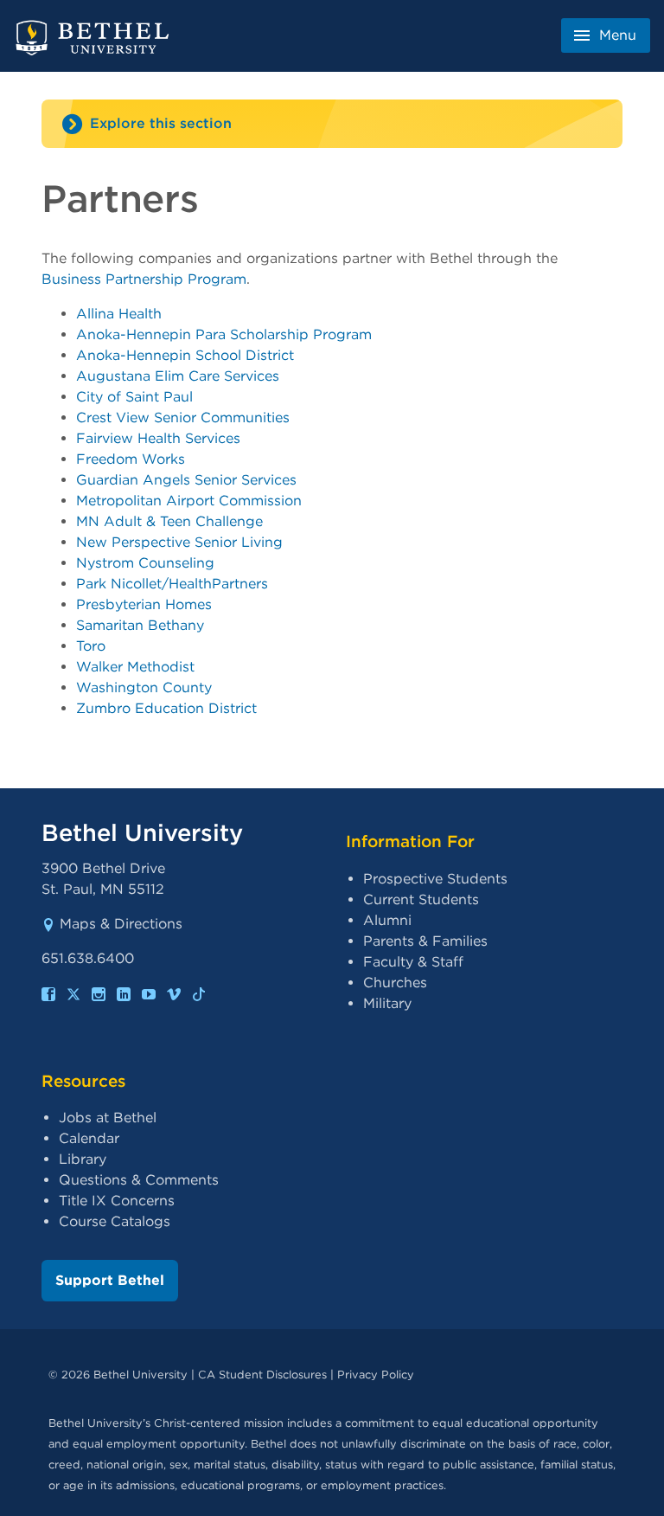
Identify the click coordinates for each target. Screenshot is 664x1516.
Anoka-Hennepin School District (185, 355)
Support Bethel (109, 1280)
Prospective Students (435, 878)
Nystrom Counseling (145, 563)
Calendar (89, 1138)
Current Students (421, 899)
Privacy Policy (375, 1374)
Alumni (387, 920)
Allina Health (119, 313)
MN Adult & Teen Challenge (169, 521)
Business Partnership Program (144, 279)
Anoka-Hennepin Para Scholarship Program (224, 334)
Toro (90, 646)
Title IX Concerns (117, 1200)
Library (82, 1159)
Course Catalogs (114, 1221)
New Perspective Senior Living (179, 542)
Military (387, 1003)
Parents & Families (425, 941)
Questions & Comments (139, 1180)
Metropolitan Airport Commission (189, 500)
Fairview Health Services (158, 438)
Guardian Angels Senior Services (186, 480)
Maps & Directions (121, 923)
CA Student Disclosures (262, 1374)
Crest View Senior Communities (183, 417)
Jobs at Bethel (107, 1117)
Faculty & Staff (413, 962)
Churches (395, 982)
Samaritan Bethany (140, 625)
